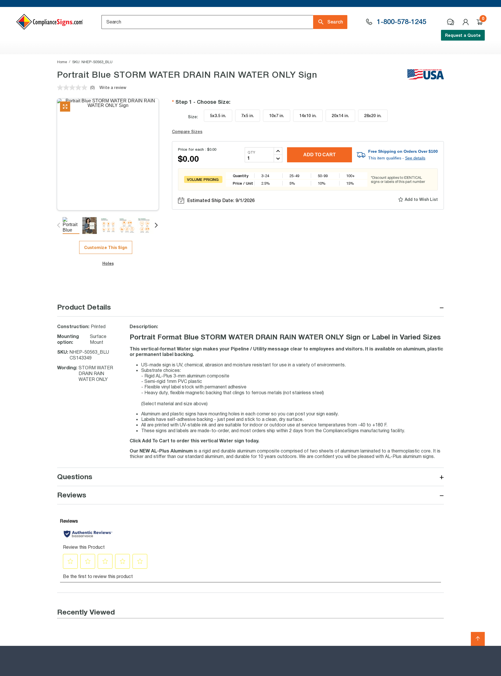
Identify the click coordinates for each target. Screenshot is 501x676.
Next (157, 225)
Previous (59, 225)
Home (62, 61)
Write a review (112, 87)
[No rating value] (73, 87)
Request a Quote (463, 35)
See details (415, 158)
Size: (193, 116)
